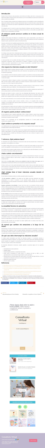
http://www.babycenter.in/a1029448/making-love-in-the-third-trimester (17, 272)
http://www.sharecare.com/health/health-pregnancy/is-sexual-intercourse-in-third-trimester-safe (22, 271)
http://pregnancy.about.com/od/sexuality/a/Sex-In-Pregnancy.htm (16, 274)
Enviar (22, 348)
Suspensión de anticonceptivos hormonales (24, 359)
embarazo (30, 277)
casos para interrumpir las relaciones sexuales (26, 276)
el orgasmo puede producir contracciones (18, 277)
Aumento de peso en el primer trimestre (26, 367)
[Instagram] (25, 407)
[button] (22, 7)
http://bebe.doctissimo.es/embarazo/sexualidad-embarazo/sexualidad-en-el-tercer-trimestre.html (23, 265)
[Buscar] (42, 2)
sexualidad (11, 278)
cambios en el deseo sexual (8, 276)
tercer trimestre (18, 278)
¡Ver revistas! (22, 390)
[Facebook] (20, 407)
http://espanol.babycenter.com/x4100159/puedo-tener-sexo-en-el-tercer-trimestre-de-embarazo (22, 266)
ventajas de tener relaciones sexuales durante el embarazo (23, 279)
